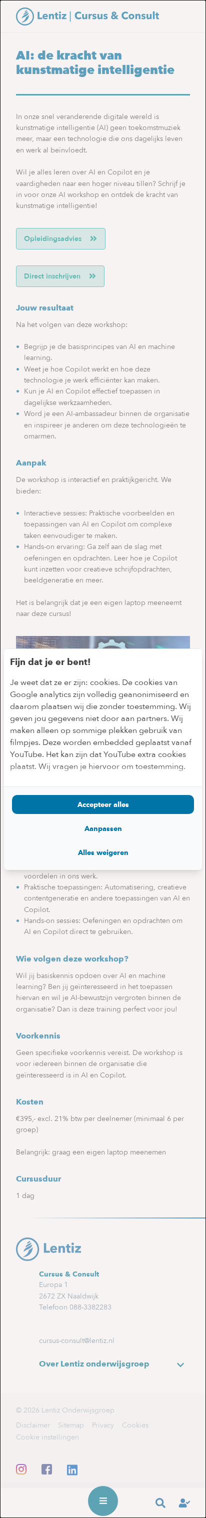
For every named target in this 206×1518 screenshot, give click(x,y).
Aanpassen (103, 828)
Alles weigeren (103, 852)
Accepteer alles (103, 804)
